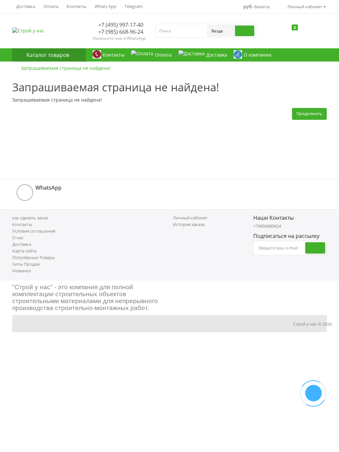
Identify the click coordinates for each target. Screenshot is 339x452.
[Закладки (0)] (284, 32)
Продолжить (309, 113)
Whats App (105, 6)
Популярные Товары (33, 257)
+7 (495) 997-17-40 (120, 24)
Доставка (25, 6)
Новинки (21, 271)
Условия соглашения (33, 231)
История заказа (189, 224)
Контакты (76, 6)
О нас (18, 238)
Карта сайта (24, 251)
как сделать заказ (30, 218)
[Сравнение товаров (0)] (271, 32)
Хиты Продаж (26, 264)
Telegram (133, 6)
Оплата (50, 6)
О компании (257, 55)
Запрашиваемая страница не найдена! (66, 68)
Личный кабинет (190, 218)
